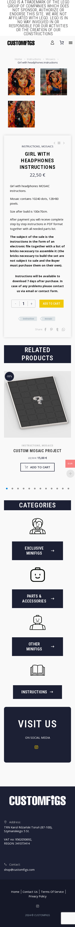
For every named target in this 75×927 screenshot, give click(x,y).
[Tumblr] (57, 329)
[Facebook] (45, 329)
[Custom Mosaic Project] (37, 404)
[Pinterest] (51, 329)
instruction (28, 318)
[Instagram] (37, 748)
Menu (70, 43)
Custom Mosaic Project (37, 450)
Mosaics (50, 59)
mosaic (48, 318)
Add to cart (51, 303)
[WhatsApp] (63, 329)
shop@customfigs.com (19, 870)
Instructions (34, 59)
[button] (7, 488)
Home (18, 59)
